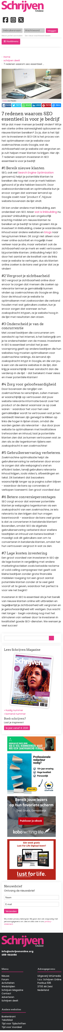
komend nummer (16, 713)
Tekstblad (7, 1020)
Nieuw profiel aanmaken (12, 36)
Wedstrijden (8, 986)
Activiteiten (8, 983)
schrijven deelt (12, 60)
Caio (5, 100)
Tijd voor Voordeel (12, 1027)
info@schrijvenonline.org (17, 951)
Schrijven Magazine (12, 990)
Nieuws (5, 976)
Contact (6, 993)
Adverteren (8, 997)
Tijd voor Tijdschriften (14, 1023)
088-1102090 (9, 954)
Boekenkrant (9, 1016)
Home (7, 57)
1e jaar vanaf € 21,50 (17, 728)
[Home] (24, 7)
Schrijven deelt (10, 1000)
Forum (5, 979)
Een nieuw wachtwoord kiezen (38, 36)
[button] (11, 42)
